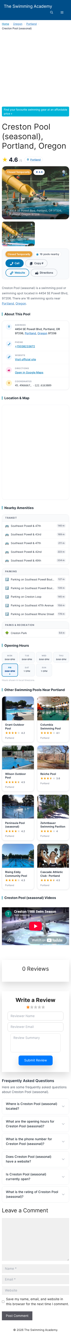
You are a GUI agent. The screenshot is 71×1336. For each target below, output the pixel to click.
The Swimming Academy (28, 6)
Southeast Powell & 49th (26, 560)
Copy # (38, 263)
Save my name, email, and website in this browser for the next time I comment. (37, 1301)
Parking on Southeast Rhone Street (32, 614)
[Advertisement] (35, 69)
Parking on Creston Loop (26, 596)
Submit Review (35, 1060)
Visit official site (25, 359)
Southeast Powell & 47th (26, 525)
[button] (51, 12)
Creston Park (19, 633)
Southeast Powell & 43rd (26, 534)
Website (20, 272)
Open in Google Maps (29, 372)
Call (17, 263)
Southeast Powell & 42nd (26, 551)
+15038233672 (25, 346)
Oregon (17, 23)
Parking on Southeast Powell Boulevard (33, 579)
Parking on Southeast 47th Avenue (32, 605)
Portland (31, 23)
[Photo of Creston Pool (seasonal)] (35, 192)
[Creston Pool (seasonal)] (18, 234)
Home (5, 23)
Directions (46, 272)
